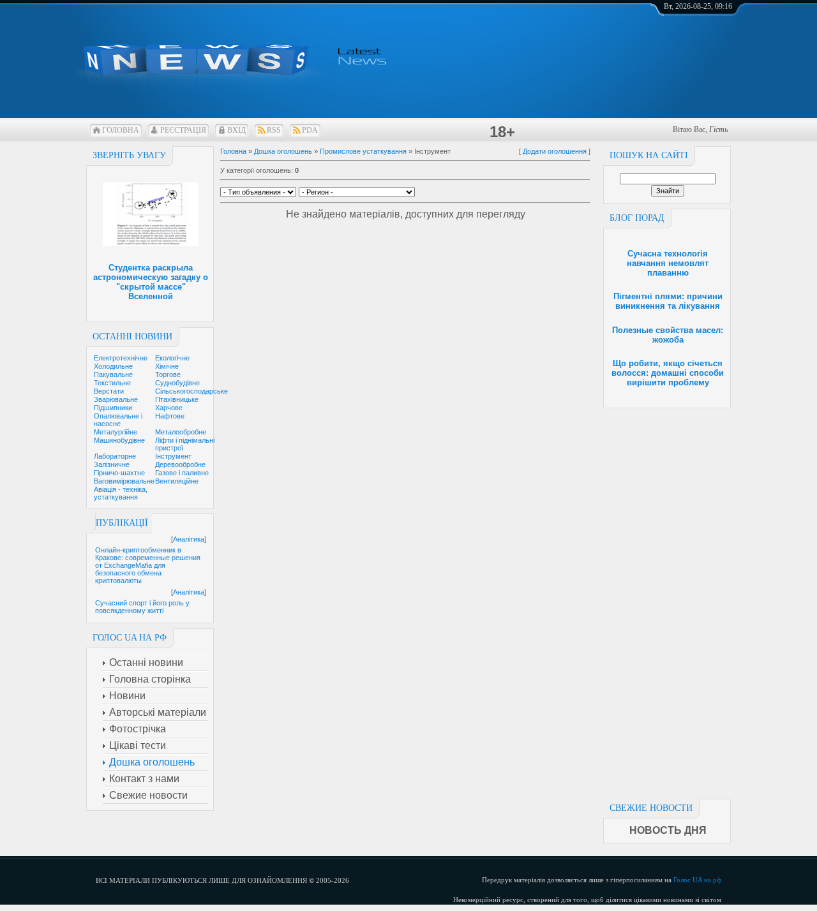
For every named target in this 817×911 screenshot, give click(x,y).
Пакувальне (113, 374)
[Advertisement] (667, 599)
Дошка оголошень (283, 151)
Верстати (109, 391)
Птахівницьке (177, 399)
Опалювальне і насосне (118, 419)
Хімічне (167, 366)
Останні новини (132, 336)
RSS (274, 130)
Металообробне (180, 432)
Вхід (236, 130)
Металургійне (115, 432)
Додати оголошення (555, 151)
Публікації (122, 523)
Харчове (169, 407)
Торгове (168, 374)
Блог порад (637, 218)
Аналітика (188, 539)
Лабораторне (115, 456)
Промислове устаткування (363, 151)
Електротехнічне (120, 358)
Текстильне (112, 383)
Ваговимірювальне (124, 481)
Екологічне (172, 358)
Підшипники (113, 407)
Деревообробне (180, 464)
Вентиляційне (177, 481)
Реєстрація (183, 130)
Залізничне (112, 464)
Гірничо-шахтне (119, 473)
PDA (310, 130)
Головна (120, 130)
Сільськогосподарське (191, 391)
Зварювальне (116, 399)
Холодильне (113, 366)
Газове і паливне (182, 473)
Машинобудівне (119, 440)
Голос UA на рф (697, 880)
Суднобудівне (177, 383)
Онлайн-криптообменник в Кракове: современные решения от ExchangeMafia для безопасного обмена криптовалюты (147, 565)
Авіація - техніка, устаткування (120, 493)
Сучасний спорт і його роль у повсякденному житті (142, 606)
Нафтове (169, 416)
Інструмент (173, 456)
